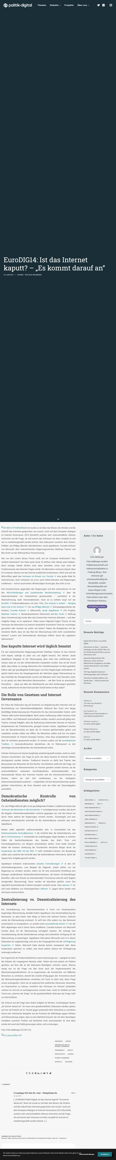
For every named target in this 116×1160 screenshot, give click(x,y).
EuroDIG (5, 603)
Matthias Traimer (9, 614)
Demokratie (59, 1041)
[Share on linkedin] (38, 1073)
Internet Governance (62, 1058)
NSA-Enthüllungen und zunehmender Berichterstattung (34, 592)
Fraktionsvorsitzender (94, 811)
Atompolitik (103, 800)
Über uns (82, 5)
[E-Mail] (97, 610)
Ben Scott (59, 614)
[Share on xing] (47, 1073)
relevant (65, 885)
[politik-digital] (18, 5)
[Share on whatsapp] (41, 1073)
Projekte (69, 5)
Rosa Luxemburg (91, 842)
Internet (71, 1054)
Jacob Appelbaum (50, 610)
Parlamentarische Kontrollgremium (17, 833)
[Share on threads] (32, 1073)
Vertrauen (68, 1062)
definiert (44, 889)
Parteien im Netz (91, 831)
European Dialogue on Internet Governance (62, 1045)
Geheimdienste (59, 1050)
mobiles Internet (91, 827)
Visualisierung (90, 850)
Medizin (102, 823)
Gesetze (70, 1050)
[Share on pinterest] (35, 1073)
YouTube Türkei (91, 858)
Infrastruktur (60, 1054)
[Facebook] (104, 5)
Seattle (104, 842)
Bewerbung (89, 804)
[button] (108, 620)
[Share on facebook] (26, 1073)
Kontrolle (58, 1062)
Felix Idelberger (35, 275)
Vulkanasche (90, 854)
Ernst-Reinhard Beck (92, 807)
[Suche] (97, 621)
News (21, 275)
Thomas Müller (91, 846)
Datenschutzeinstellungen (86, 1154)
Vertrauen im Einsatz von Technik (37, 576)
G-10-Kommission (13, 837)
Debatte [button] (54, 5)
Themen (41, 5)
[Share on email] (50, 1073)
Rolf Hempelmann (92, 838)
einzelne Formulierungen (48, 864)
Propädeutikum (91, 834)
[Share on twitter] (29, 1073)
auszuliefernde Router (55, 924)
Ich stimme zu (105, 1154)
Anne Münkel (90, 800)
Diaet (99, 804)
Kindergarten (90, 823)
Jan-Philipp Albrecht (40, 607)
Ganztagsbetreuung (92, 815)
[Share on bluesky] (44, 1073)
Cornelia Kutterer (18, 610)
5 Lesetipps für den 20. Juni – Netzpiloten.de (35, 1093)
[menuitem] (42, 5)
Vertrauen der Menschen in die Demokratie (20, 809)
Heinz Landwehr (91, 819)
